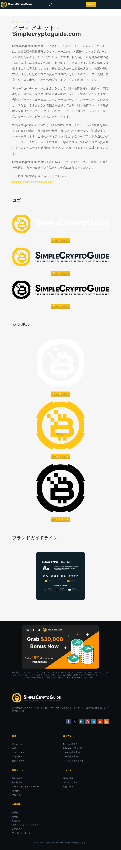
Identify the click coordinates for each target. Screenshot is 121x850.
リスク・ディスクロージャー (25, 825)
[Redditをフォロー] (100, 721)
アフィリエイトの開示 (71, 677)
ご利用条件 (17, 829)
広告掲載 (16, 820)
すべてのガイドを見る (73, 760)
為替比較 (16, 790)
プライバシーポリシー (22, 833)
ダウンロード (59, 240)
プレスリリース (70, 782)
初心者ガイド (18, 744)
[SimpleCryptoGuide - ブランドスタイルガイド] (60, 599)
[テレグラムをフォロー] (93, 721)
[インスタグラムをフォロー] (87, 721)
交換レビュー (18, 760)
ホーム (15, 22)
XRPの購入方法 (70, 756)
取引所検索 (17, 778)
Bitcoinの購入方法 (71, 744)
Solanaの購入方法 (71, 752)
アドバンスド (18, 752)
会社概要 (16, 812)
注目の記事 (68, 778)
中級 (14, 748)
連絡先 (15, 816)
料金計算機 (17, 782)
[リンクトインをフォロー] (81, 721)
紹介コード (68, 786)
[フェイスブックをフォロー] (68, 721)
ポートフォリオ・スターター (25, 786)
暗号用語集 (17, 756)
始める (91, 4)
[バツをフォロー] (74, 721)
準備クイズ (17, 795)
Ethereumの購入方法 (72, 748)
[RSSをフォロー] (106, 721)
